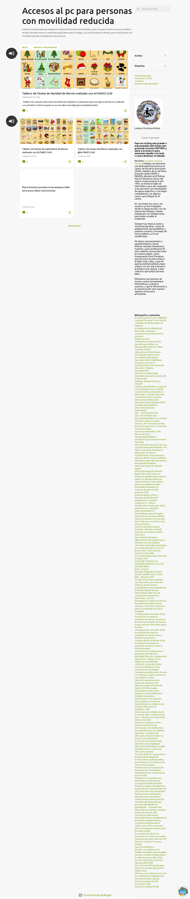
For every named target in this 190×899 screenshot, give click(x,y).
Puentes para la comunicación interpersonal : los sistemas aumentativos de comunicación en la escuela (150, 771)
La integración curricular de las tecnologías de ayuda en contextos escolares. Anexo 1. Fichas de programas (150, 634)
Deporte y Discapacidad (45, 47)
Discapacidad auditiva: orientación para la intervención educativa (150, 439)
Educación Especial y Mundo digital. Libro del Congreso (148, 472)
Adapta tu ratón (142, 339)
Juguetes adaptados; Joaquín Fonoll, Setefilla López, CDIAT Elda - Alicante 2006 (149, 574)
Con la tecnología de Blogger (97, 895)
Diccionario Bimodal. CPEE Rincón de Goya (148, 432)
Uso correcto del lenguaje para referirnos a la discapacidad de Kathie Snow (149, 868)
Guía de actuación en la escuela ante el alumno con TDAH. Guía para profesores (150, 521)
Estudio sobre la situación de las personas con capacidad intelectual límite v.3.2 (150, 508)
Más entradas (74, 226)
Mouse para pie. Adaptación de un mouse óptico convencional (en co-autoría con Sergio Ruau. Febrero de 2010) (150, 716)
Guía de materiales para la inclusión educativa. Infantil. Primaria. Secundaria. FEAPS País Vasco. (149, 531)
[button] (11, 53)
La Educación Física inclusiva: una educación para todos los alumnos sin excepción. (149, 582)
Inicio (25, 47)
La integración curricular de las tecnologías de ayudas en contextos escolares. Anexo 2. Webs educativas (150, 644)
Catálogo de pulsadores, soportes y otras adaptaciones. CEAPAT (151, 387)
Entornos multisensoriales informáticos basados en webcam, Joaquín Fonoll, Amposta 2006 (147, 488)
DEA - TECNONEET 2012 (146, 413)
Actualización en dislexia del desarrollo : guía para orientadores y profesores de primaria (149, 332)
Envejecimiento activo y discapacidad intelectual (146, 496)
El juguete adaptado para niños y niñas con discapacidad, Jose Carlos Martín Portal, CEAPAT (150, 479)
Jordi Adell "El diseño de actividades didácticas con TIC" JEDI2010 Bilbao (150, 564)
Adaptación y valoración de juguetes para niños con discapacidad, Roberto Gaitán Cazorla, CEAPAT (149, 345)
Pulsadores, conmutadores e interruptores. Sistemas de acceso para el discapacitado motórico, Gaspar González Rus (150, 782)
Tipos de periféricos (144, 847)
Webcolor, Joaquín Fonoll (147, 886)
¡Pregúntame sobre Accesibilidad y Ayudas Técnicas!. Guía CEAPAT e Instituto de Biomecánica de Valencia (151, 322)
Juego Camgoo (142, 569)
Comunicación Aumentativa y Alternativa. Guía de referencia (149, 393)
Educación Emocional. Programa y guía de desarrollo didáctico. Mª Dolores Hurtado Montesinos (151, 447)
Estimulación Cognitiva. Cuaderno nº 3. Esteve (146, 501)
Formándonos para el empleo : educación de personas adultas (149, 514)
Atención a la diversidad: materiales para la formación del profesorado (150, 376)
